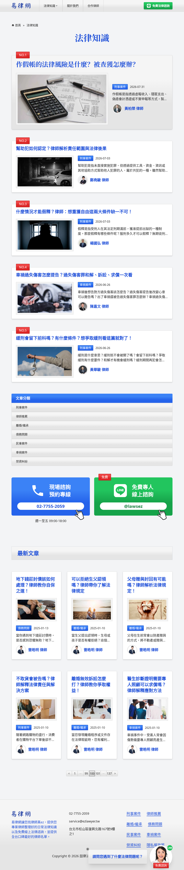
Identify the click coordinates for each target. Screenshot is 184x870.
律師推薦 (21, 416)
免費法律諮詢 (161, 6)
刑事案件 (21, 407)
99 (86, 773)
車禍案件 (21, 452)
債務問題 (21, 434)
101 (97, 773)
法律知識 (32, 25)
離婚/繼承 (22, 425)
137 (109, 773)
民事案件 (21, 443)
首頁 (18, 25)
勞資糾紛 (21, 461)
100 (92, 773)
